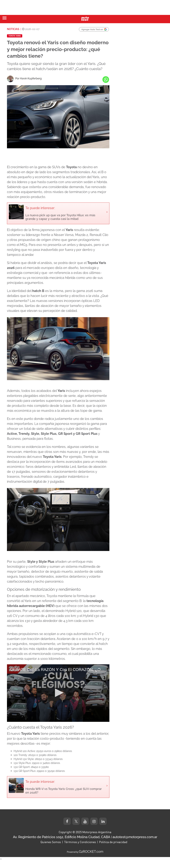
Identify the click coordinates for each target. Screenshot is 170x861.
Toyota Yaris (14, 36)
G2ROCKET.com (91, 852)
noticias (13, 29)
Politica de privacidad (113, 842)
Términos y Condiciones (80, 842)
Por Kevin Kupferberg (28, 78)
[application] (58, 693)
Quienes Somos (50, 842)
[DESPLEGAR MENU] (4, 18)
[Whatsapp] (105, 79)
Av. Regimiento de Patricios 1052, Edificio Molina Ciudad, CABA (61, 837)
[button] (58, 692)
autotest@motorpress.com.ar (135, 837)
